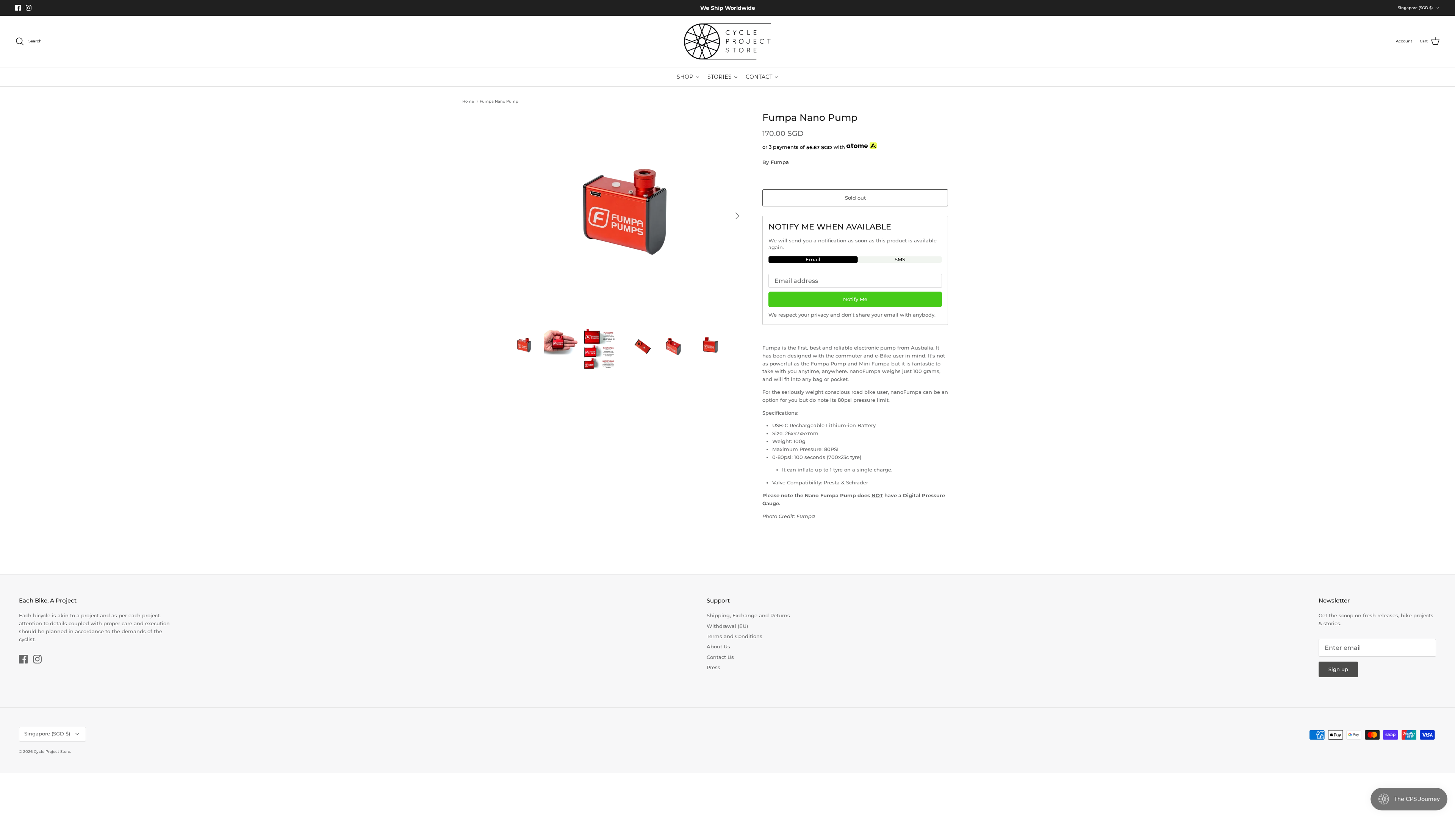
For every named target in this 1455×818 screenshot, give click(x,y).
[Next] (737, 216)
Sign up (1338, 669)
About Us (718, 646)
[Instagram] (28, 8)
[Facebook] (18, 8)
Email (813, 259)
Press (713, 667)
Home (468, 101)
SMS (900, 259)
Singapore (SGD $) (1415, 7)
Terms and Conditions (734, 636)
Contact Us (720, 657)
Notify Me (855, 299)
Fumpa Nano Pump (499, 101)
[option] (626, 216)
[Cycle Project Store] (727, 41)
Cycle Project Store (52, 751)
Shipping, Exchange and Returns (748, 615)
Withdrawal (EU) (727, 626)
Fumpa (780, 162)
